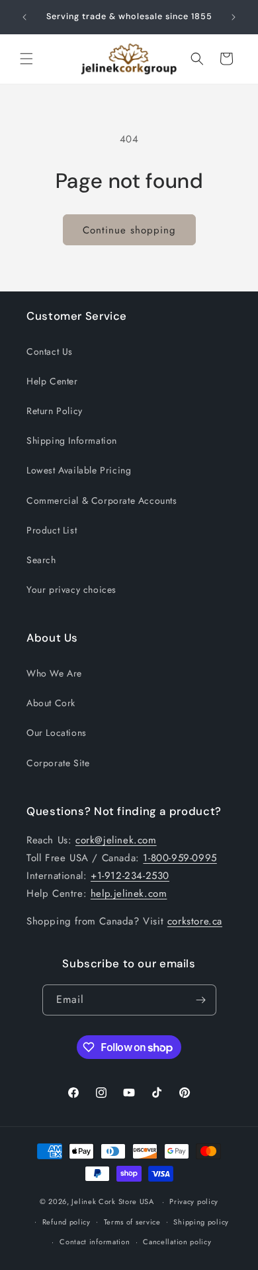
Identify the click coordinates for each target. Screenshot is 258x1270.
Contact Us (49, 351)
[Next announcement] (233, 17)
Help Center (52, 381)
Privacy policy (193, 1201)
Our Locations (56, 732)
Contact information (95, 1241)
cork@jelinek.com (116, 840)
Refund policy (66, 1222)
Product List (51, 530)
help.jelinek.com (129, 893)
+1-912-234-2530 (130, 875)
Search (41, 559)
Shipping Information (71, 440)
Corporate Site (57, 763)
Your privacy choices (71, 589)
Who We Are (54, 673)
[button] (26, 58)
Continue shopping (129, 230)
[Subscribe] (201, 999)
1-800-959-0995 (179, 858)
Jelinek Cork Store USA (112, 1201)
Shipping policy (201, 1222)
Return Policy (54, 410)
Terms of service (132, 1222)
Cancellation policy (177, 1241)
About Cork (50, 703)
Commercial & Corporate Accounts (101, 500)
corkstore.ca (194, 921)
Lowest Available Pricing (78, 470)
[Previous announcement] (24, 17)
